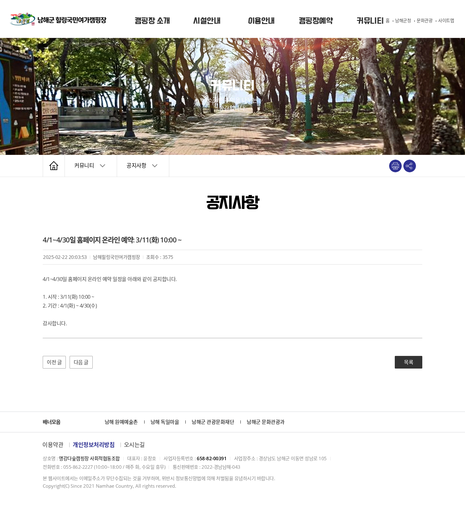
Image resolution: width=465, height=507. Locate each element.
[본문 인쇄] (395, 166)
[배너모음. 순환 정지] (77, 422)
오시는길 (134, 445)
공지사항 (136, 165)
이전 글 (54, 362)
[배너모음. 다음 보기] (85, 422)
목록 (408, 362)
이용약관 (52, 445)
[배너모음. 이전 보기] (70, 422)
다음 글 (81, 362)
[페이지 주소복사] (409, 166)
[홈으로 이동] (58, 19)
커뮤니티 (84, 165)
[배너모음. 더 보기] (92, 422)
